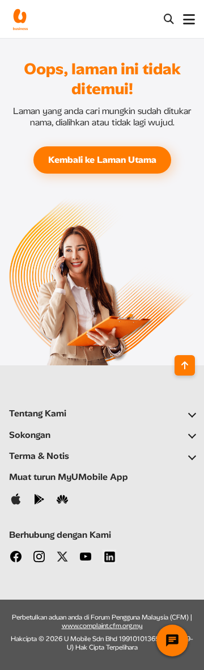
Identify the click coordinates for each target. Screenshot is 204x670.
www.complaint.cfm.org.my (102, 626)
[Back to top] (185, 365)
